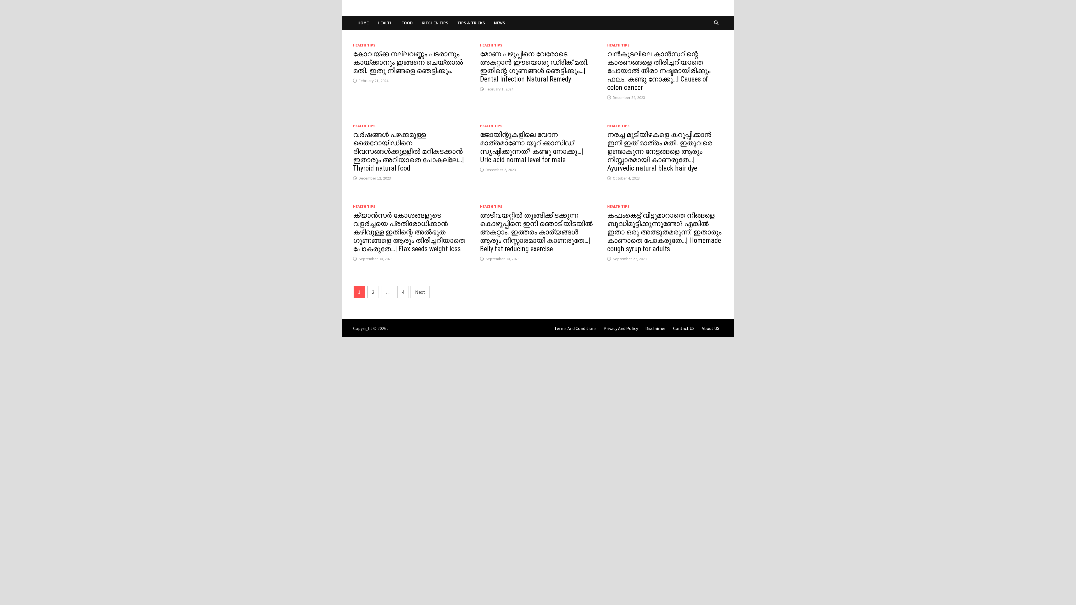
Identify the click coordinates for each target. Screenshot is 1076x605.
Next (420, 292)
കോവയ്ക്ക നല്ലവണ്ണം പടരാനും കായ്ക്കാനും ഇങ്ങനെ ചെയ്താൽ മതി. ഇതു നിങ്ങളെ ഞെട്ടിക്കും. (408, 62)
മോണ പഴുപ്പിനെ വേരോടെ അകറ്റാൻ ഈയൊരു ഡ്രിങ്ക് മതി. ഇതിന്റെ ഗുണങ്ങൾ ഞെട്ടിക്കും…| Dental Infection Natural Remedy (534, 66)
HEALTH (385, 22)
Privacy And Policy (621, 328)
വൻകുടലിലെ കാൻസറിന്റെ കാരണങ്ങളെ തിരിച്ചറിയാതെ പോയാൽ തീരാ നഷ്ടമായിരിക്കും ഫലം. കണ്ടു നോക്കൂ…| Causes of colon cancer (658, 71)
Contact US (684, 328)
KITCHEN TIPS (435, 22)
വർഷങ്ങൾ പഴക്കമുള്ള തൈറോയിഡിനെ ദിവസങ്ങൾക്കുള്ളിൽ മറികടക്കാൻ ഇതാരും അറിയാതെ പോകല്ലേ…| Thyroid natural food (408, 151)
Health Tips (364, 45)
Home (363, 22)
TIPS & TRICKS (471, 22)
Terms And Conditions (575, 328)
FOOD (407, 22)
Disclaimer (655, 328)
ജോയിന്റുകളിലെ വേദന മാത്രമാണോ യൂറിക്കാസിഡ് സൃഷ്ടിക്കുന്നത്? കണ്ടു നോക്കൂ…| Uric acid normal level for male (531, 147)
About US (710, 328)
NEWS (499, 22)
